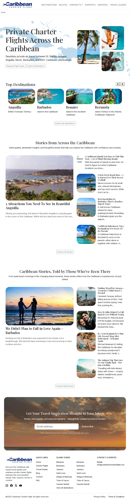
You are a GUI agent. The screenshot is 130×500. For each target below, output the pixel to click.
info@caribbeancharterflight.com (110, 465)
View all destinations (64, 488)
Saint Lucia (60, 473)
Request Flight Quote (15, 66)
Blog (38, 473)
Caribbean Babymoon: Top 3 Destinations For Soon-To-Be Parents (111, 228)
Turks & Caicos (62, 480)
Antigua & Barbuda (64, 477)
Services (103, 5)
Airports (90, 5)
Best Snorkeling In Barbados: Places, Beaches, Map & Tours (110, 201)
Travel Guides (118, 5)
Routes (63, 5)
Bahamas (60, 462)
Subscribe (87, 426)
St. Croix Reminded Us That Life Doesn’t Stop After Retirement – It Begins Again (110, 337)
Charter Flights (42, 466)
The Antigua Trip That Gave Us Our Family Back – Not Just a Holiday (110, 362)
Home (38, 462)
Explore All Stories (65, 252)
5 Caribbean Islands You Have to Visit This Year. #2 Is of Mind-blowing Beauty (104, 157)
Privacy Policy (100, 497)
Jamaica (59, 469)
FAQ (37, 480)
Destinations (49, 5)
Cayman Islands (62, 484)
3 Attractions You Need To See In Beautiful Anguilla (38, 205)
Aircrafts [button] (75, 5)
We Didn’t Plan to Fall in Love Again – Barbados (34, 330)
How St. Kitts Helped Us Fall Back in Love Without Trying (111, 313)
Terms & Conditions (116, 497)
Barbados (60, 466)
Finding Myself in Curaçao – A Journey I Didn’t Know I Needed (111, 290)
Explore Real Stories (65, 386)
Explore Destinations (35, 66)
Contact (39, 477)
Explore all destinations (65, 123)
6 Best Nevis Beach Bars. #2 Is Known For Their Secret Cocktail (110, 177)
